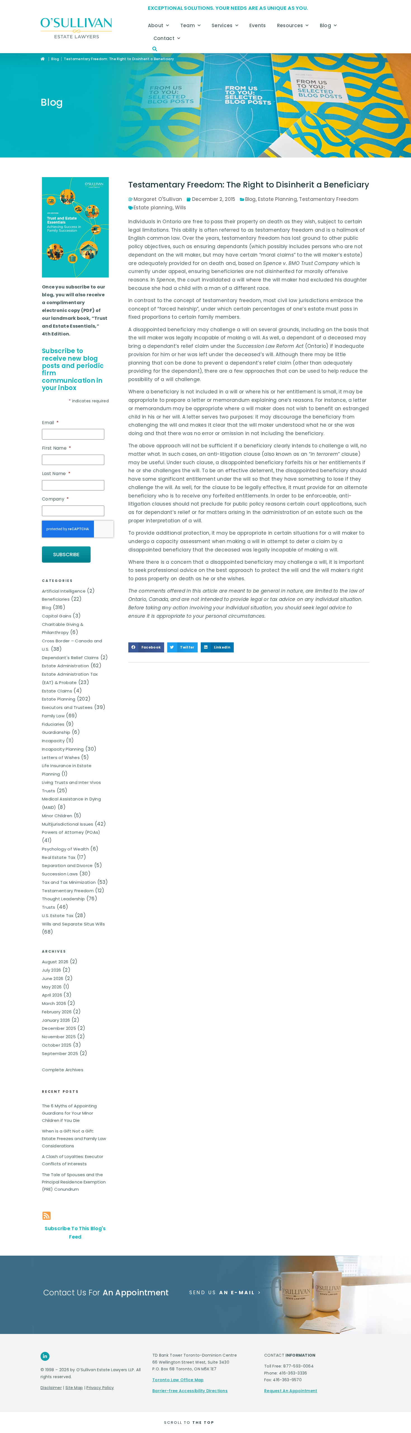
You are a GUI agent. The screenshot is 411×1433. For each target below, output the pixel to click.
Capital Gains (56, 616)
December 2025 (59, 1028)
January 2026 (56, 1020)
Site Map (74, 1387)
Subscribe (66, 554)
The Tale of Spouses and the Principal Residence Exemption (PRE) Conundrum (74, 1182)
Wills (180, 207)
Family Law (53, 716)
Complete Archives (62, 1070)
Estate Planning (58, 699)
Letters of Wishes (61, 757)
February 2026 (57, 1012)
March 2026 (54, 1003)
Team (187, 25)
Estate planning (153, 207)
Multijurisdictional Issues (67, 824)
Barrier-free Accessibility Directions (190, 1391)
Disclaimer (51, 1387)
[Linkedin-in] (45, 1356)
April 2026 (52, 995)
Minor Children (57, 816)
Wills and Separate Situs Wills (73, 924)
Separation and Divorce (67, 865)
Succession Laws (60, 874)
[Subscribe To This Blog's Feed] (46, 1215)
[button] (155, 49)
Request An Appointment (290, 1391)
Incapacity (53, 741)
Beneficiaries (56, 599)
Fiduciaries (53, 724)
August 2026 (55, 962)
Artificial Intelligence (64, 591)
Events (257, 25)
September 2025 (60, 1053)
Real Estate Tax (58, 857)
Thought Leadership (63, 899)
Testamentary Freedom (68, 891)
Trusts (48, 907)
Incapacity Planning (63, 749)
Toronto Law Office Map (178, 1380)
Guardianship (56, 732)
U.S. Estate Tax (58, 915)
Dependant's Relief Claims (70, 658)
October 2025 (57, 1045)
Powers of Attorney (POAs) (71, 832)
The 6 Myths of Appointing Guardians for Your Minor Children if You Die (69, 1113)
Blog (325, 25)
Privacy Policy (100, 1387)
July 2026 (51, 970)
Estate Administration (65, 666)
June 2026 (52, 978)
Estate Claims (57, 691)
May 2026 (52, 987)
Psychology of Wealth (65, 849)
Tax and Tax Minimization (69, 882)
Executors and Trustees (67, 707)
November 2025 (59, 1037)
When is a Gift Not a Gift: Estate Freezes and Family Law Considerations (74, 1138)
